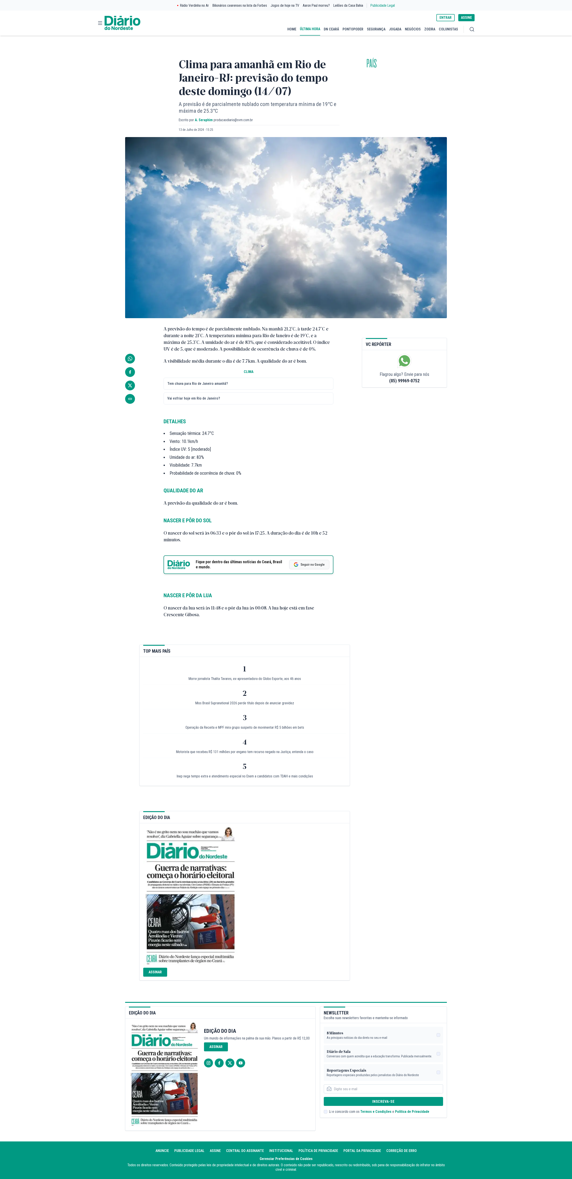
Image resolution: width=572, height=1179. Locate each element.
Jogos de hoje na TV (285, 5)
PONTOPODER (353, 29)
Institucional (281, 1151)
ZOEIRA (429, 29)
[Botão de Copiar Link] (130, 399)
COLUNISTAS (448, 29)
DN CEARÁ (331, 29)
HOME (291, 29)
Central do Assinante (245, 1151)
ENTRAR (446, 17)
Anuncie (162, 1151)
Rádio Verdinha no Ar (194, 5)
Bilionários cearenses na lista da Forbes (239, 5)
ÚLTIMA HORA (310, 29)
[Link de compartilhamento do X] (130, 385)
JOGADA (395, 29)
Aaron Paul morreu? (316, 5)
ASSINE (466, 17)
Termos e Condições (375, 1111)
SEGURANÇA (376, 29)
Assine (215, 1151)
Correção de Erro (401, 1151)
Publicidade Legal (382, 5)
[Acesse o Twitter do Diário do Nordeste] (229, 1062)
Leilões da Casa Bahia (348, 5)
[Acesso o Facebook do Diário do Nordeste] (219, 1062)
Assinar (155, 972)
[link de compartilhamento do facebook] (130, 372)
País (371, 64)
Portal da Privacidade (362, 1151)
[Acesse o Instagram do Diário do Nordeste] (208, 1062)
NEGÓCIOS (413, 29)
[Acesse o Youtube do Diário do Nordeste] (240, 1062)
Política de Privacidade (412, 1111)
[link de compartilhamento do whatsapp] (130, 359)
